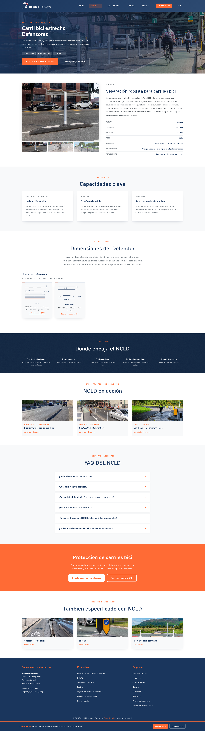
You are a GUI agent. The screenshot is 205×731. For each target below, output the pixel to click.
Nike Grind (137, 696)
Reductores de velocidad (87, 696)
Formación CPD (139, 691)
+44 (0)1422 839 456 (30, 688)
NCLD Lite (81, 678)
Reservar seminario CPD (122, 578)
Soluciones (95, 5)
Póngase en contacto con (143, 705)
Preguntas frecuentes (141, 701)
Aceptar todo (160, 726)
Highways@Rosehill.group (32, 692)
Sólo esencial (177, 726)
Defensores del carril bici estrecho (91, 673)
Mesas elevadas (83, 701)
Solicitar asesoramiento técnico (40, 61)
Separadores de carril (85, 682)
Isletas (80, 687)
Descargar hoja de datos (75, 61)
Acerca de (145, 5)
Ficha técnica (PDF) (37, 313)
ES (179, 6)
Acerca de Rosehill (140, 673)
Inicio (81, 5)
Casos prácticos (114, 5)
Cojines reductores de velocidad (89, 691)
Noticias (131, 5)
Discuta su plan (164, 5)
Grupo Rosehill (110, 718)
